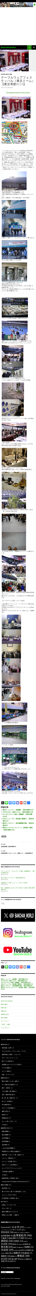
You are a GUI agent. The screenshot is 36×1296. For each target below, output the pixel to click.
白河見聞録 (5, 1138)
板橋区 (15, 1247)
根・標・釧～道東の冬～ (9, 1098)
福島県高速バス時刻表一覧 (9, 1178)
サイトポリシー (5, 1027)
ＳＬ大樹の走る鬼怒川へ (9, 1084)
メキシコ (16, 1229)
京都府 (27, 1232)
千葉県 (5, 1238)
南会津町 (13, 1238)
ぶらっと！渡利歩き (7, 1158)
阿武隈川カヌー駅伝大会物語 (10, 1151)
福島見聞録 (5, 1131)
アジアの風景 (6, 1068)
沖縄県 (29, 1247)
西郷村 (14, 1256)
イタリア (3, 1229)
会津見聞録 (5, 1141)
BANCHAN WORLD (8, 47)
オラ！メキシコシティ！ (9, 1058)
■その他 (3, 1201)
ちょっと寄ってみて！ (8, 1121)
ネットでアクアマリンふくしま (11, 1168)
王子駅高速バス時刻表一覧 (9, 1198)
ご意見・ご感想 (5, 1024)
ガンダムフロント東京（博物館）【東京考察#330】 (16, 982)
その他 (4, 1124)
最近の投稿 (4, 1004)
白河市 (22, 1250)
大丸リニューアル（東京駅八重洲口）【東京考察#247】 (17, 984)
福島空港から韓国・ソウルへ (10, 1054)
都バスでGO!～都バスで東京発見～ (12, 1191)
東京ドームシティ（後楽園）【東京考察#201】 (18, 810)
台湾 (29, 1238)
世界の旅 (3, 1007)
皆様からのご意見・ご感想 (9, 1215)
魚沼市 (13, 1261)
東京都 (7, 1246)
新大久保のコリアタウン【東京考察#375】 (13, 878)
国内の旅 (3, 1011)
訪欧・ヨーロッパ (7, 1074)
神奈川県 (9, 1253)
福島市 (19, 1253)
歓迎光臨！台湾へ (7, 1048)
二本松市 (22, 1232)
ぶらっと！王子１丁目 (8, 1195)
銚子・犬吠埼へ (6, 1088)
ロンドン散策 (6, 1071)
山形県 (26, 1241)
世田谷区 (7, 1232)
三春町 (23, 1229)
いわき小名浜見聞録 (7, 1148)
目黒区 (29, 1250)
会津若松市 (22, 1235)
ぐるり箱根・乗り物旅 (8, 1091)
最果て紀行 (5, 1111)
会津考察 (4, 1144)
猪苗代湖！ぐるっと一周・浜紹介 (11, 1155)
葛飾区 (5, 1256)
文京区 (4, 836)
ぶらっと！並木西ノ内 (8, 1161)
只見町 (23, 1238)
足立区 (6, 1258)
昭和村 (15, 1244)
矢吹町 (3, 1253)
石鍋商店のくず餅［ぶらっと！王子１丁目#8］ (14, 883)
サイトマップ (5, 1021)
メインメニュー (34, 47)
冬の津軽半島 (6, 1104)
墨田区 (7, 1240)
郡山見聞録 (5, 1134)
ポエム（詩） (6, 1208)
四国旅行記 (5, 1118)
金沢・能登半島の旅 (7, 1094)
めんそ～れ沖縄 (6, 1101)
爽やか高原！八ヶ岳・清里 (9, 1081)
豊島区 (23, 1255)
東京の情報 (4, 1017)
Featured (5, 1227)
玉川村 (16, 1250)
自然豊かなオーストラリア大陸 (11, 1064)
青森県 (29, 1259)
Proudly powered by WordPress (8, 1293)
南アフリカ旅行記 (7, 1061)
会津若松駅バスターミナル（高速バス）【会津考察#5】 (17, 852)
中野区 (16, 1232)
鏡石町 (22, 1259)
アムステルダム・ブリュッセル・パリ (13, 1051)
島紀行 (4, 1114)
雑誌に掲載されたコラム (9, 1211)
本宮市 (21, 1244)
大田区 (18, 1241)
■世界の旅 (4, 1044)
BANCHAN (10, 87)
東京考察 (3, 74)
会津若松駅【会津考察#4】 (9, 845)
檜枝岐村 (21, 1247)
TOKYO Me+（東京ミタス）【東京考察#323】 (18, 812)
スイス (9, 1229)
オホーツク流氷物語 (7, 1108)
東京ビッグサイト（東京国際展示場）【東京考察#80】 (17, 986)
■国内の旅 (4, 1078)
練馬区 (28, 1253)
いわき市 (17, 1227)
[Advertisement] (18, 26)
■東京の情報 (9, 74)
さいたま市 (27, 1227)
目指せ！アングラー (7, 1205)
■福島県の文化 (5, 1128)
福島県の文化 (5, 1014)
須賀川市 (5, 1261)
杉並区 (26, 1244)
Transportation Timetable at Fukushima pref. (14, 1181)
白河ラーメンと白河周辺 (9, 1165)
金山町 (16, 1259)
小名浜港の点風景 (7, 1171)
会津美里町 (7, 1235)
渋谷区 (7, 1249)
